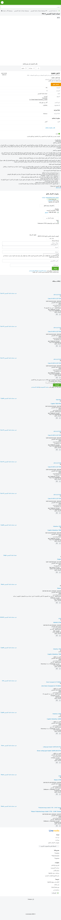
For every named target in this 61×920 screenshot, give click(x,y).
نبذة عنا (57, 837)
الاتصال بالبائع (56, 84)
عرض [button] (46, 212)
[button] (2, 2)
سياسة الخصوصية (42, 270)
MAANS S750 (57, 622)
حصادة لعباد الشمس (42, 93)
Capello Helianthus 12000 (54, 719)
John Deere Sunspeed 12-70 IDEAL (51, 686)
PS (46, 87)
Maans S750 (57, 780)
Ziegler (59, 559)
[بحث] (2, 7)
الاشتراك (57, 385)
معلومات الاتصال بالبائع (53, 842)
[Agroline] (2, 11)
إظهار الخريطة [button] (32, 234)
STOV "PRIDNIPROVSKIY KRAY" (50, 197)
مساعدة (57, 840)
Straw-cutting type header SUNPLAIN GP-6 (49, 750)
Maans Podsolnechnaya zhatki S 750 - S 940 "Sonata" (46, 811)
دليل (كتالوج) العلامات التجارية (52, 875)
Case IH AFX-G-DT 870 (54, 298)
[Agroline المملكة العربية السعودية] (51, 2)
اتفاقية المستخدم (33, 270)
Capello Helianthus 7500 (54, 530)
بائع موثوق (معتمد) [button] (52, 199)
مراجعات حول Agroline (54, 873)
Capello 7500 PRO (56, 403)
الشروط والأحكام (55, 865)
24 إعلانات (50, 200)
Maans (59, 588)
